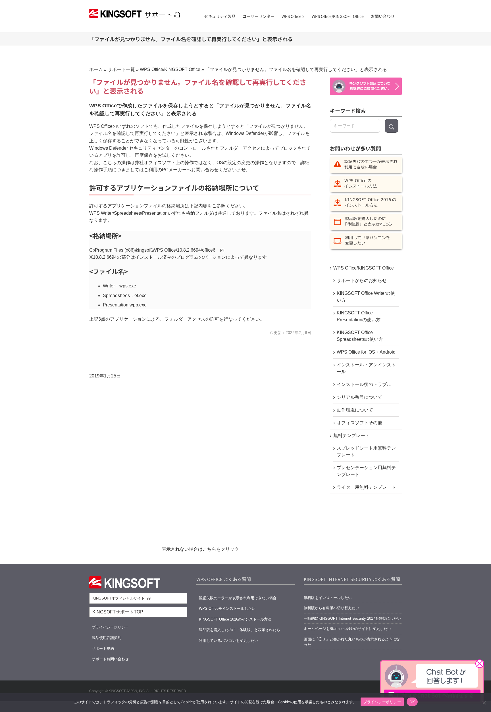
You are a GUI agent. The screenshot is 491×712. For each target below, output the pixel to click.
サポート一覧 (121, 69)
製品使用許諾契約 (106, 638)
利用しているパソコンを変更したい (228, 640)
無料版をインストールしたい (328, 598)
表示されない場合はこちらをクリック (200, 549)
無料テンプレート (351, 435)
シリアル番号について (359, 397)
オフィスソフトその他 (359, 422)
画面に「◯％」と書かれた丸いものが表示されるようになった (352, 642)
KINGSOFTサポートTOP (117, 611)
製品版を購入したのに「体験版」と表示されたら (239, 630)
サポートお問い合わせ (110, 659)
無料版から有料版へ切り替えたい (331, 608)
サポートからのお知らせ (362, 280)
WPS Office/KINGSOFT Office (170, 69)
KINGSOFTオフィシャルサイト (118, 598)
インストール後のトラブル (364, 384)
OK (412, 702)
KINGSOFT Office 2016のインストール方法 (235, 619)
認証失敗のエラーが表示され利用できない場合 (237, 598)
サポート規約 (103, 648)
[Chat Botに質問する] (366, 86)
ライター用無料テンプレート (366, 487)
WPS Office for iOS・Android (366, 352)
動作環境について (355, 410)
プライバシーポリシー (110, 627)
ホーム (96, 69)
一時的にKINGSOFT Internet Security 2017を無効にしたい (352, 618)
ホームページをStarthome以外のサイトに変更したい (347, 629)
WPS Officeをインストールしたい (227, 608)
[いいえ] (484, 702)
